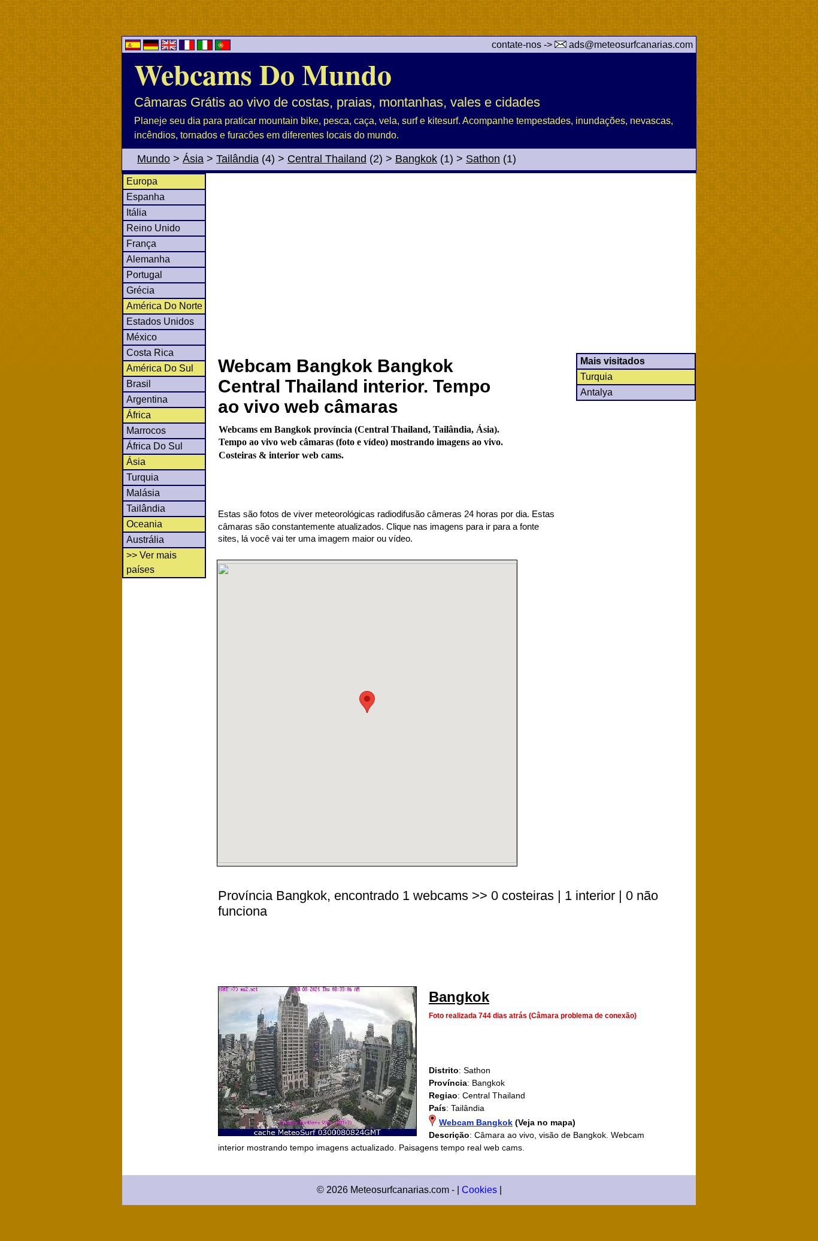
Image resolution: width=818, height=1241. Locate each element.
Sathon (483, 159)
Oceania (144, 524)
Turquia (142, 477)
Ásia (193, 159)
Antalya (596, 392)
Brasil (138, 384)
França (141, 243)
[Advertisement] (456, 263)
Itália (136, 212)
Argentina (147, 399)
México (141, 337)
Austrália (145, 540)
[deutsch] (152, 47)
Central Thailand (326, 159)
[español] (134, 47)
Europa (141, 181)
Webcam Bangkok (476, 1122)
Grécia (140, 290)
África (138, 415)
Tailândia (237, 159)
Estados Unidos (160, 321)
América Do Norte (164, 306)
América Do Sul (159, 368)
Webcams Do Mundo (263, 74)
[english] (170, 47)
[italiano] (206, 47)
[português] (223, 47)
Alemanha (148, 259)
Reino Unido (153, 228)
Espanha (145, 197)
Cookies (479, 1190)
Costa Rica (150, 353)
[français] (188, 47)
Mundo (153, 159)
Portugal (144, 275)
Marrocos (146, 430)
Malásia (143, 493)
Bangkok (416, 159)
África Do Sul (154, 446)
